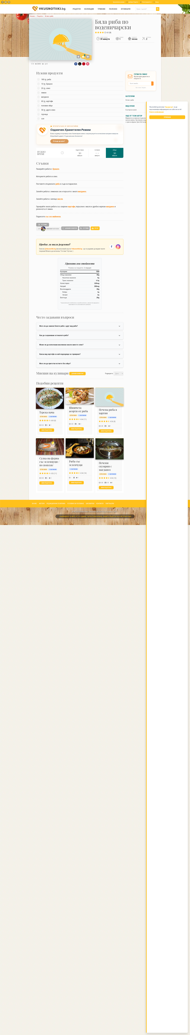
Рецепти (77, 9)
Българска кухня (131, 110)
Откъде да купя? (59, 141)
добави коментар (77, 373)
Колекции (89, 9)
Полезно (113, 9)
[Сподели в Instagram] (87, 63)
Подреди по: (109, 373)
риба (58, 184)
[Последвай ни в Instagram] (118, 246)
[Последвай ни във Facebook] (111, 246)
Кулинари (125, 9)
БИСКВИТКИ (90, 504)
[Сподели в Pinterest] (83, 63)
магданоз (82, 191)
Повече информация (156, 112)
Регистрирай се (146, 2)
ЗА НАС (34, 504)
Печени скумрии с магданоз (105, 466)
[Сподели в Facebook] (75, 63)
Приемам (167, 117)
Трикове (101, 9)
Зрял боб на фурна (143, 122)
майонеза (56, 216)
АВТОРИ (42, 504)
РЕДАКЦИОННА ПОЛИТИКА (56, 504)
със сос (48, 216)
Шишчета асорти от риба (78, 409)
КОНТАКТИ (99, 504)
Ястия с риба (130, 100)
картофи (71, 206)
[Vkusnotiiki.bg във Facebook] (2, 2)
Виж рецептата (47, 430)
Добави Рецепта (133, 2)
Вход (156, 2)
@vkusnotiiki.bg (50, 249)
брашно (56, 169)
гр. (46, 79)
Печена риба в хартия (108, 411)
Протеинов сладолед (142, 120)
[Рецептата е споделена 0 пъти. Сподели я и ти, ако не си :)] (43, 63)
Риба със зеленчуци (75, 463)
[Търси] (157, 9)
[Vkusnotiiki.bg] (8, 2)
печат (96, 228)
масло (60, 199)
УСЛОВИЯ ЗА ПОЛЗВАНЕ (75, 504)
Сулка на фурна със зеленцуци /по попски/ (49, 461)
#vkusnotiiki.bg (76, 249)
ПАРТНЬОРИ (110, 504)
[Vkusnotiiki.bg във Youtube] (5, 2)
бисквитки (169, 107)
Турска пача (46, 412)
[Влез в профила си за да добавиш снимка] (78, 56)
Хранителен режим (118, 2)
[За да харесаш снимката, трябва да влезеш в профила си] (88, 56)
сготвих (44, 224)
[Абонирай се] (153, 83)
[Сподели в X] (79, 63)
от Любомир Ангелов (48, 228)
